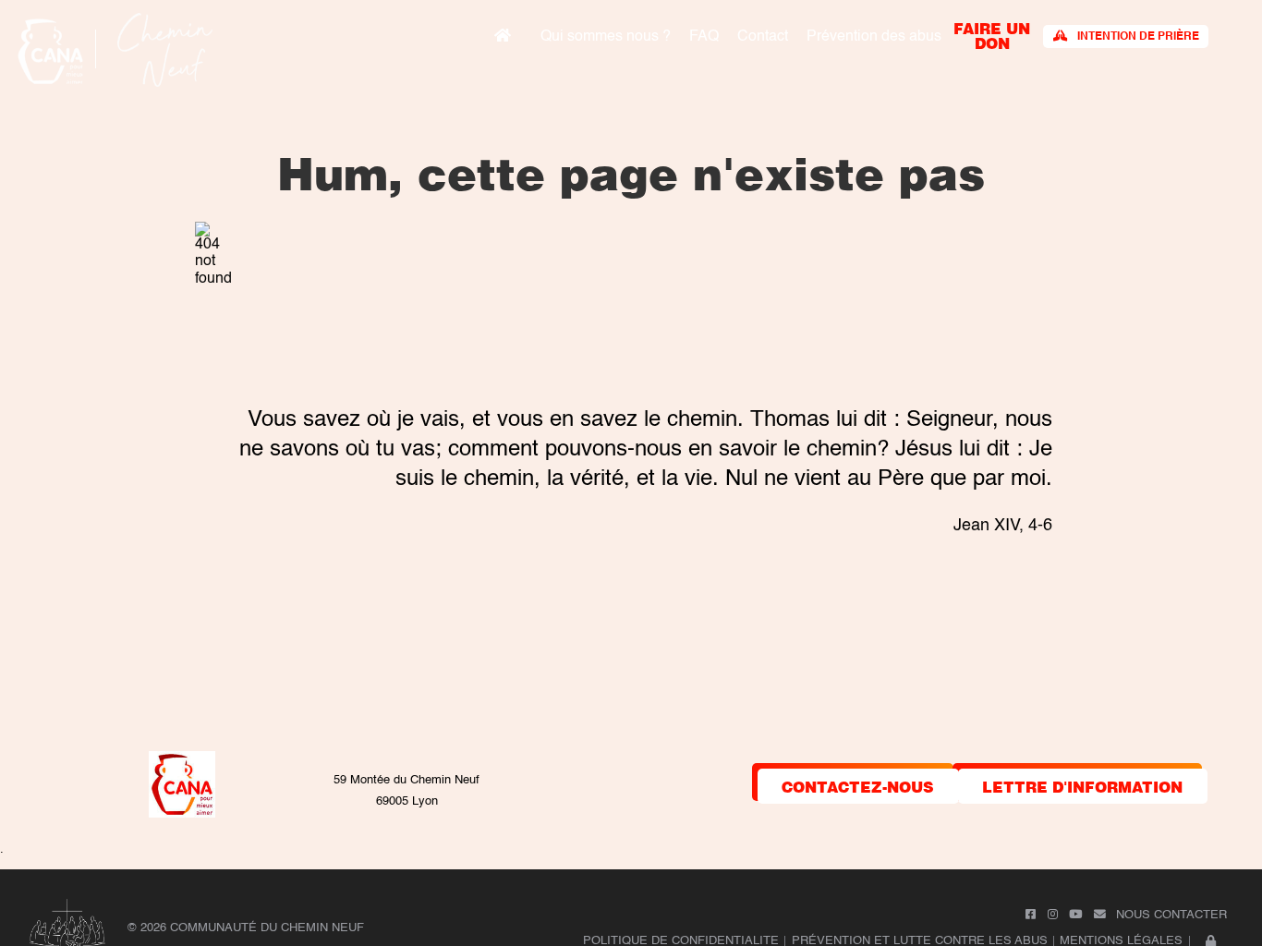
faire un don (991, 34)
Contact (762, 37)
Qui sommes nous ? (605, 37)
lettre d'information (1082, 786)
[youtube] (1075, 915)
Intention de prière (1138, 36)
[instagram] (1053, 915)
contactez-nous (858, 786)
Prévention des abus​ (874, 37)
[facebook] (1030, 915)
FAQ (704, 37)
